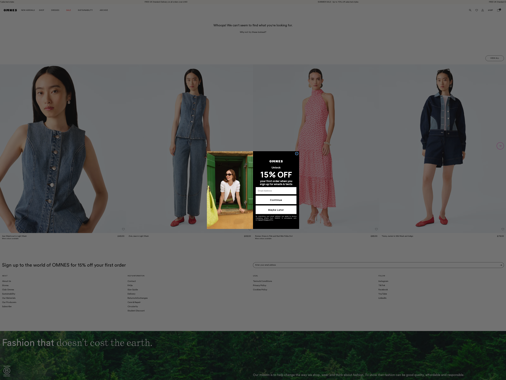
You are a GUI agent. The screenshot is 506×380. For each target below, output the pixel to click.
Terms (260, 220)
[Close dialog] (296, 153)
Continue (276, 200)
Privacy (266, 220)
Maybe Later (276, 209)
